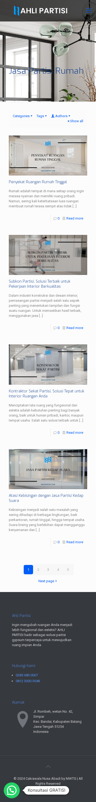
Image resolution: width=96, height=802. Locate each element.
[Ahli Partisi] (48, 11)
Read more (74, 218)
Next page (46, 581)
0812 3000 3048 (28, 681)
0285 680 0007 (27, 675)
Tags (40, 116)
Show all (76, 121)
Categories (21, 116)
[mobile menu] (88, 10)
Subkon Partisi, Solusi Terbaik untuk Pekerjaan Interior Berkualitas (39, 284)
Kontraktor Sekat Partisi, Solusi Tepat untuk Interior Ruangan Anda (46, 394)
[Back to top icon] (48, 766)
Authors (61, 116)
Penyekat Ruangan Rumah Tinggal (38, 182)
